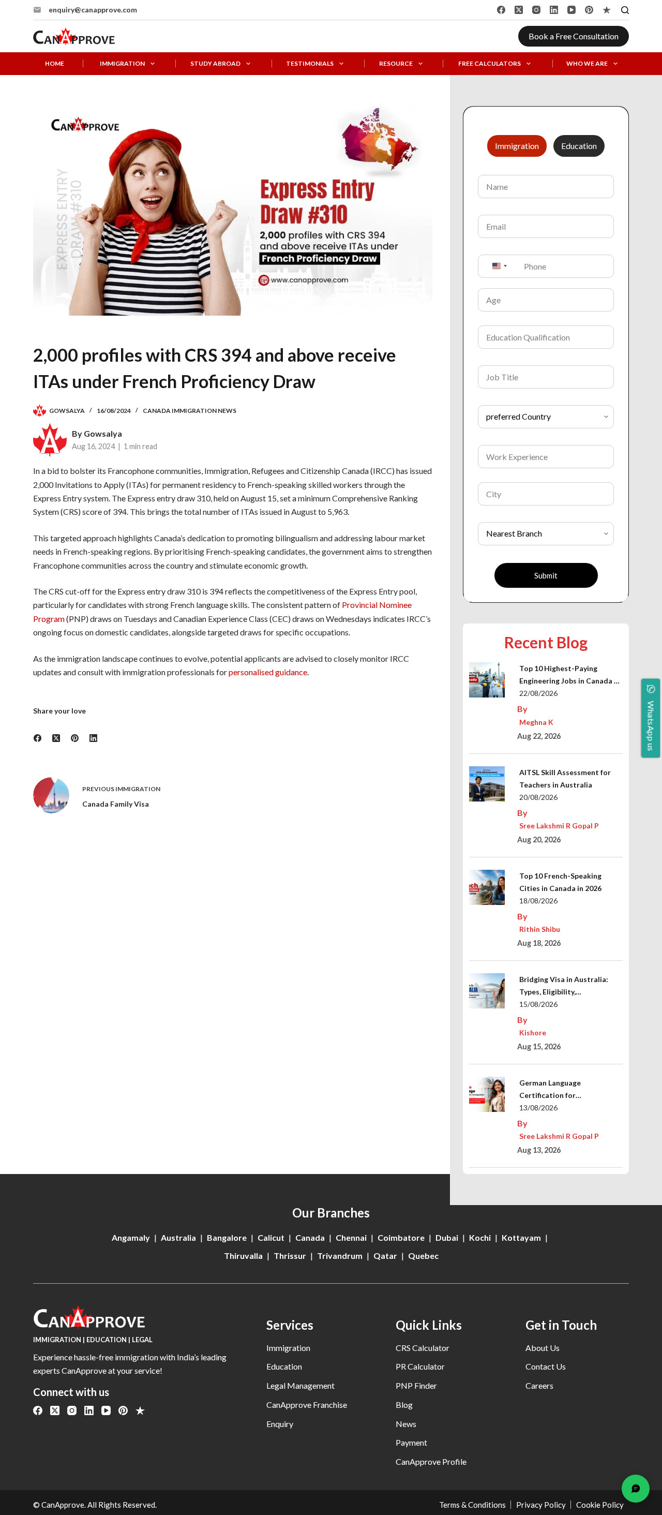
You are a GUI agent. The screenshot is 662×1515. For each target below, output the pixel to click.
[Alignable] (607, 10)
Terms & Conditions (472, 1504)
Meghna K (536, 722)
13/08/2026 (538, 1107)
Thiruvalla (243, 1255)
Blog (404, 1404)
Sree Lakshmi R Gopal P (559, 825)
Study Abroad (215, 63)
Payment (411, 1442)
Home (54, 63)
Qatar (385, 1255)
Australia (178, 1237)
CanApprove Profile (431, 1461)
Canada (310, 1237)
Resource (396, 63)
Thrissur (290, 1255)
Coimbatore (401, 1237)
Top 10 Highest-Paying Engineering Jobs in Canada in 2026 (569, 675)
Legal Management (300, 1385)
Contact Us (545, 1366)
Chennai (351, 1237)
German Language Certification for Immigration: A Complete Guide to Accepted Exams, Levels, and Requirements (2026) (564, 1090)
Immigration (122, 63)
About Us (542, 1348)
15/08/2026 (538, 1004)
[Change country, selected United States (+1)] (499, 266)
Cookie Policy (600, 1504)
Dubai (446, 1237)
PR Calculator (420, 1366)
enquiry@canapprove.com (93, 9)
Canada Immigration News (189, 410)
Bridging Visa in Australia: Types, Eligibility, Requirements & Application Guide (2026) (567, 986)
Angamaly (131, 1237)
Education (284, 1366)
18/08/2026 (538, 900)
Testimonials (310, 63)
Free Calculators (489, 63)
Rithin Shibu (539, 929)
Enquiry (279, 1424)
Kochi (480, 1237)
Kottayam (521, 1237)
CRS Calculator (422, 1348)
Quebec (423, 1255)
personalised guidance (268, 672)
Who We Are (587, 63)
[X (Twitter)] (519, 10)
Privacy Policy (541, 1504)
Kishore (532, 1032)
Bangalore (227, 1237)
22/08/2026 (538, 693)
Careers (539, 1385)
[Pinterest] (589, 10)
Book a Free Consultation (574, 36)
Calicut (271, 1237)
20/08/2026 (538, 797)
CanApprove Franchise (306, 1404)
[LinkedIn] (554, 10)
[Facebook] (501, 10)
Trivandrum (340, 1255)
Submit (546, 575)
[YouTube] (571, 10)
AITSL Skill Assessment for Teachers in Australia (565, 778)
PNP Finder (416, 1385)
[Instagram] (536, 10)
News (406, 1424)
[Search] (625, 10)
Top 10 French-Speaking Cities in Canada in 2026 (560, 882)
